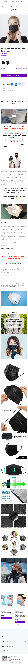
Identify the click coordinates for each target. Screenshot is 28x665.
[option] (14, 29)
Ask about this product (21, 68)
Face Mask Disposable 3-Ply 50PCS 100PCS (7, 613)
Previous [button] (1, 29)
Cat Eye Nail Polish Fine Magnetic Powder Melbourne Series (14, 659)
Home (2, 14)
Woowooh (7, 88)
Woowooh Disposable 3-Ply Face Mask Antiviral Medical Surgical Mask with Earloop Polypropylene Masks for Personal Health (21, 615)
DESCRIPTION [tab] (4, 98)
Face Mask (10, 90)
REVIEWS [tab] (18, 98)
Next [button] (27, 29)
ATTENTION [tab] (12, 98)
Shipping (5, 68)
